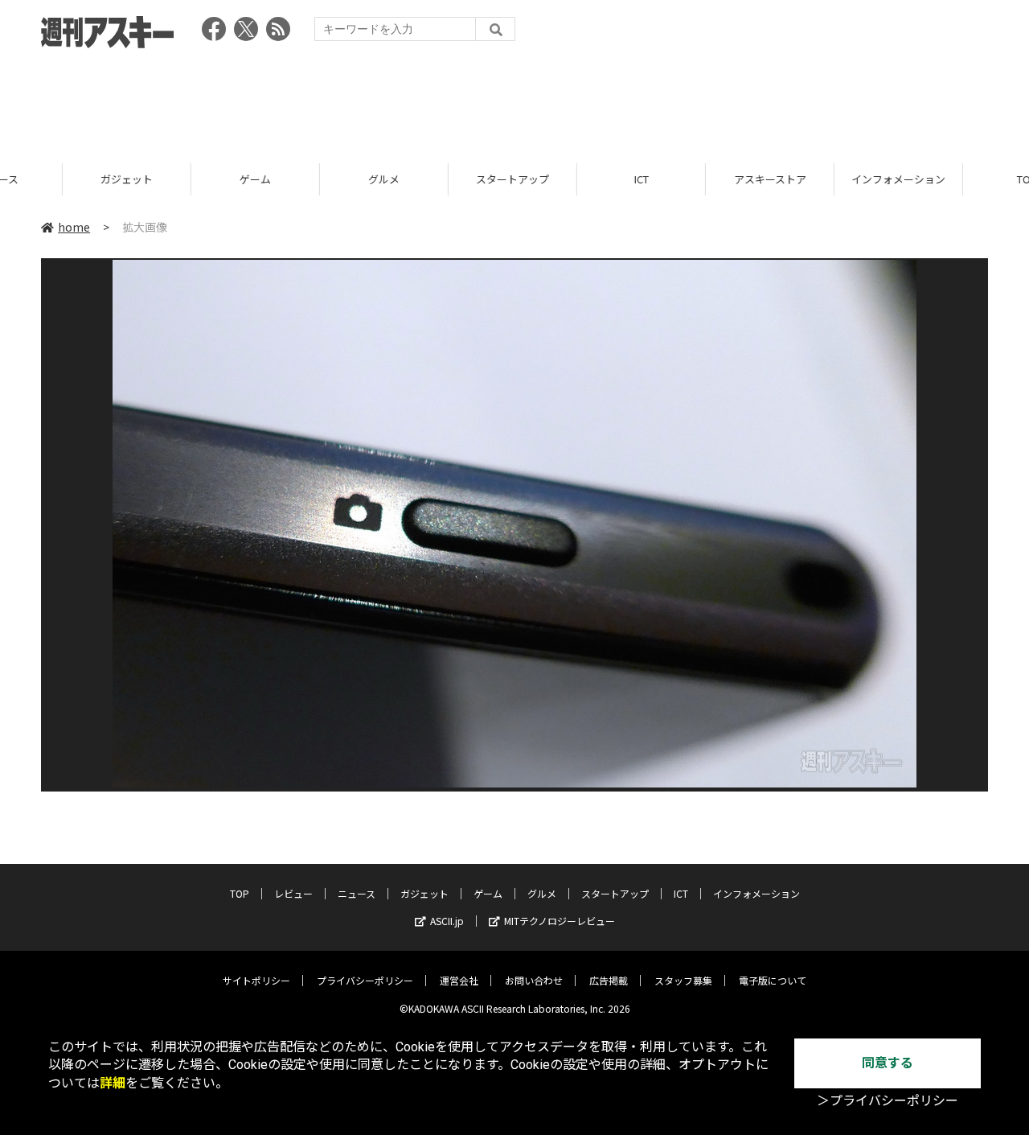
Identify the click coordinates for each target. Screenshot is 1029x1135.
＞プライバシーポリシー (887, 1100)
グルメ (321, 179)
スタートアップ (449, 179)
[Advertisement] (514, 100)
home (74, 227)
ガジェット (64, 179)
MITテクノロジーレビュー (559, 920)
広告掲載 (608, 980)
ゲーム (192, 179)
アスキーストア (707, 179)
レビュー (293, 893)
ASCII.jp (447, 920)
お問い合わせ (534, 980)
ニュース (356, 893)
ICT (579, 179)
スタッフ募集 (683, 980)
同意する (887, 1063)
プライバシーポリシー (365, 980)
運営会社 (459, 980)
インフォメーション (836, 179)
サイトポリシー (256, 980)
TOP (964, 179)
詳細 (112, 1083)
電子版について (772, 980)
